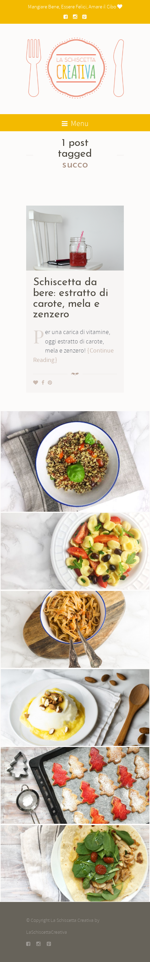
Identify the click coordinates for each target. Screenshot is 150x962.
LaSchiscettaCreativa (46, 932)
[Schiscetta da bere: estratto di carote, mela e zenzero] (75, 236)
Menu (79, 123)
